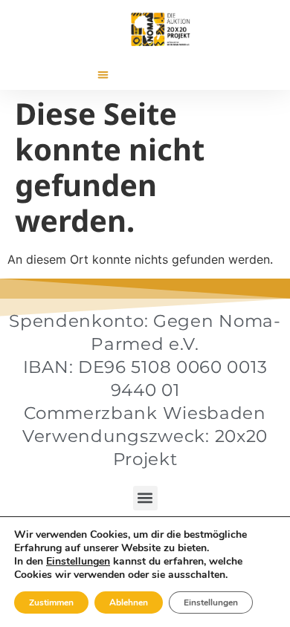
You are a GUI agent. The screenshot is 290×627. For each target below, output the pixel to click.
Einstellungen (78, 561)
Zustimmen (51, 602)
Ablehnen (128, 602)
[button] (103, 74)
